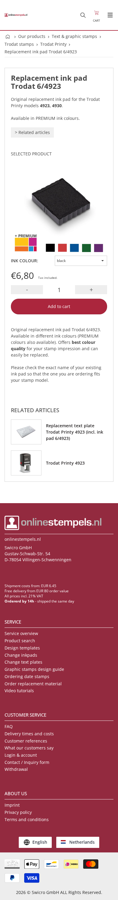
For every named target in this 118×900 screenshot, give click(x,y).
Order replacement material (33, 684)
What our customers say (29, 748)
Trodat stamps (19, 44)
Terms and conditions (27, 819)
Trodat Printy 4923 (65, 463)
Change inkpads (21, 655)
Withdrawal (16, 769)
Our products (31, 36)
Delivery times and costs (29, 734)
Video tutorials (19, 690)
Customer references (26, 741)
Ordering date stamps (27, 676)
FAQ (9, 726)
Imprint (12, 805)
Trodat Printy (53, 44)
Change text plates (23, 662)
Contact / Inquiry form (27, 762)
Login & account (21, 755)
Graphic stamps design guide (34, 669)
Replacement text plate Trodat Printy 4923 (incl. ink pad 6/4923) (74, 432)
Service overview (21, 633)
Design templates (22, 648)
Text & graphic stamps (74, 36)
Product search (20, 640)
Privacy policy (18, 812)
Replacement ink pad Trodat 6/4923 (41, 51)
